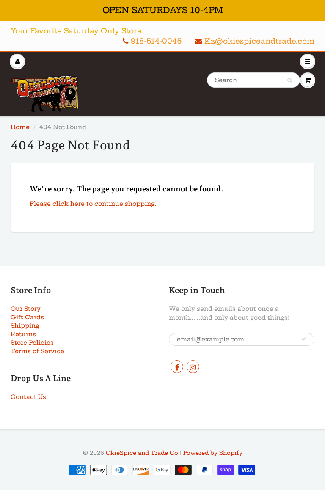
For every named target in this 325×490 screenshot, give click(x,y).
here (77, 204)
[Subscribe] (304, 339)
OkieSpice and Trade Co (142, 452)
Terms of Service (37, 351)
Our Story (26, 309)
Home (20, 127)
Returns (23, 334)
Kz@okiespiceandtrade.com (259, 40)
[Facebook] (177, 366)
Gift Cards (27, 317)
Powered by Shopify (212, 452)
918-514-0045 (156, 40)
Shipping (25, 325)
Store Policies (32, 342)
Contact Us (28, 397)
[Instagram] (193, 366)
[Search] (289, 80)
